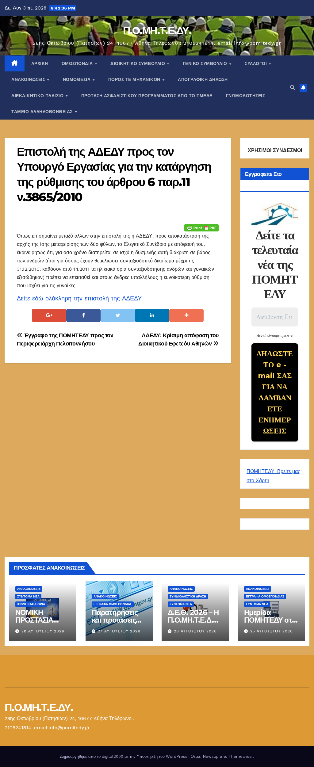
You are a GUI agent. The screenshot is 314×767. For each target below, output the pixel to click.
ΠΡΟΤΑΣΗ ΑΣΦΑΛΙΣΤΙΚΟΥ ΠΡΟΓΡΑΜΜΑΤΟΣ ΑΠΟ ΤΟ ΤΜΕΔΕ (147, 95)
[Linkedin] (152, 315)
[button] (292, 87)
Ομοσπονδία (78, 63)
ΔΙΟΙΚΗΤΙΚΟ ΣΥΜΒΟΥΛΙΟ (138, 63)
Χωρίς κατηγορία (31, 604)
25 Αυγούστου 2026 (271, 631)
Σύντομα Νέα (28, 596)
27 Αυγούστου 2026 (119, 631)
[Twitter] (118, 315)
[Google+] (49, 315)
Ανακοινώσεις (29, 79)
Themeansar (240, 756)
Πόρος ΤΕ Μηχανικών (135, 79)
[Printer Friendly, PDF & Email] (201, 227)
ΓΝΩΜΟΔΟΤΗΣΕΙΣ (245, 95)
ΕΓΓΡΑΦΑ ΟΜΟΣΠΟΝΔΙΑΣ (113, 604)
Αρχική (39, 63)
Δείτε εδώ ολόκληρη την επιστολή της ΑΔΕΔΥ (79, 298)
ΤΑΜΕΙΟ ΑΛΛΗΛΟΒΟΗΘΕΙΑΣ (42, 111)
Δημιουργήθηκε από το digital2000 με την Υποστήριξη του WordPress (124, 756)
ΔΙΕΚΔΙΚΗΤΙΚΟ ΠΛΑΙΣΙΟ (38, 95)
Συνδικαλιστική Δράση (188, 596)
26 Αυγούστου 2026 (195, 631)
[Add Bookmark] (186, 315)
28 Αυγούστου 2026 (42, 631)
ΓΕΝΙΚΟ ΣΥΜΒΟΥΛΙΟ (206, 63)
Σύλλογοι (256, 63)
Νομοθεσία (77, 79)
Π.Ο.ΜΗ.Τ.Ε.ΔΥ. (157, 30)
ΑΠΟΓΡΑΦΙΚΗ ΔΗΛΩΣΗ (203, 79)
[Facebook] (83, 315)
